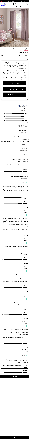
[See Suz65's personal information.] (23, 296)
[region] (14, 80)
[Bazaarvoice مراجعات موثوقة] (22, 106)
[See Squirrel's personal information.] (23, 352)
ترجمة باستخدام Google (23, 161)
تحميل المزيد (14, 376)
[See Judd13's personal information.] (23, 212)
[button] (26, 45)
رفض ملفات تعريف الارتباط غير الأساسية (14, 89)
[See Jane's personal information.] (24, 152)
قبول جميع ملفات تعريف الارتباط (14, 83)
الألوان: (26, 59)
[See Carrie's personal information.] (23, 240)
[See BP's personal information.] (25, 323)
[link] (26, 3)
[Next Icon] (14, 4)
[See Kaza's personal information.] (24, 180)
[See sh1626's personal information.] (23, 268)
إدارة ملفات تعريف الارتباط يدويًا (14, 94)
